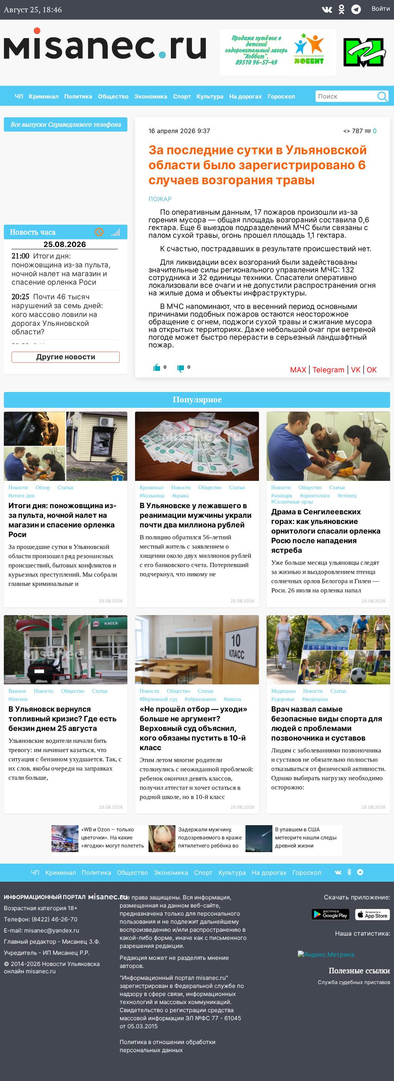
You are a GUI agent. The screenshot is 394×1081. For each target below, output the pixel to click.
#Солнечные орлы (292, 502)
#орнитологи (315, 496)
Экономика (150, 96)
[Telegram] (356, 11)
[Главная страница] (110, 39)
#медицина (315, 699)
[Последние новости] (99, 232)
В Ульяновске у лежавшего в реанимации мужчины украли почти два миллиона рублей (196, 515)
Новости (18, 487)
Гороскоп (281, 96)
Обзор (43, 487)
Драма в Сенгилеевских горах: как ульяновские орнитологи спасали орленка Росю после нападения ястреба (326, 531)
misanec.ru (41, 971)
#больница (152, 496)
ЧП (19, 96)
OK (372, 369)
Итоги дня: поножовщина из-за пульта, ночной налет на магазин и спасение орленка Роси (62, 520)
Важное (17, 691)
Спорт (182, 96)
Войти (381, 8)
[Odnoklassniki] (341, 11)
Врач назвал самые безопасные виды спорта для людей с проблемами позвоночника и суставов (326, 723)
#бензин (18, 699)
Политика (78, 96)
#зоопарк (281, 496)
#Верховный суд (158, 699)
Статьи (65, 487)
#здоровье (282, 699)
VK (356, 369)
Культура (210, 96)
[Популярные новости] (115, 232)
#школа (232, 699)
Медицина (283, 691)
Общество (113, 96)
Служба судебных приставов (354, 982)
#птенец (347, 496)
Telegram (328, 369)
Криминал (43, 96)
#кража (180, 496)
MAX (298, 369)
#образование (200, 699)
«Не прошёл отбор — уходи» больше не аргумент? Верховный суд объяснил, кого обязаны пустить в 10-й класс (193, 728)
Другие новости (65, 356)
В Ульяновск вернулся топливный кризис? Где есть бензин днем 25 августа (62, 718)
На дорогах (245, 96)
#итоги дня (21, 496)
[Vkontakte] (327, 11)
